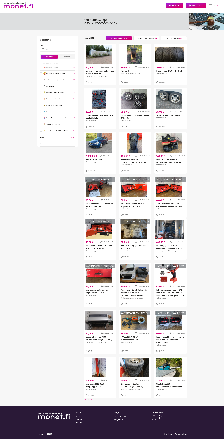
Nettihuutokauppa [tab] (119, 38)
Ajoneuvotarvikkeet (53, 67)
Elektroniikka (51, 86)
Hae (41, 45)
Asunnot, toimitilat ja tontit (55, 74)
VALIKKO (217, 5)
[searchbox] (41, 142)
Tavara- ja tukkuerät (53, 124)
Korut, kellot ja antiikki (54, 105)
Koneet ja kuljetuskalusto (55, 99)
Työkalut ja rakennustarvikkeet (57, 130)
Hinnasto (79, 422)
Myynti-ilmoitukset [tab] (174, 38)
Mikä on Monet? (120, 417)
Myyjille (78, 417)
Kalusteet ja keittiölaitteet (55, 92)
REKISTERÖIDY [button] (197, 5)
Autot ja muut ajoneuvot (55, 80)
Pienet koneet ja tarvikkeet (56, 118)
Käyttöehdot (167, 434)
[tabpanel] (135, 220)
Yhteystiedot (118, 420)
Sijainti (42, 137)
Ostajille (79, 420)
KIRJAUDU (175, 5)
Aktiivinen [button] (49, 57)
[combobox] (57, 142)
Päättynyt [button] (66, 57)
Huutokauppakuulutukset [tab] (146, 38)
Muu (47, 111)
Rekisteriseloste (181, 434)
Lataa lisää (88, 399)
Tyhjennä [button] (72, 137)
